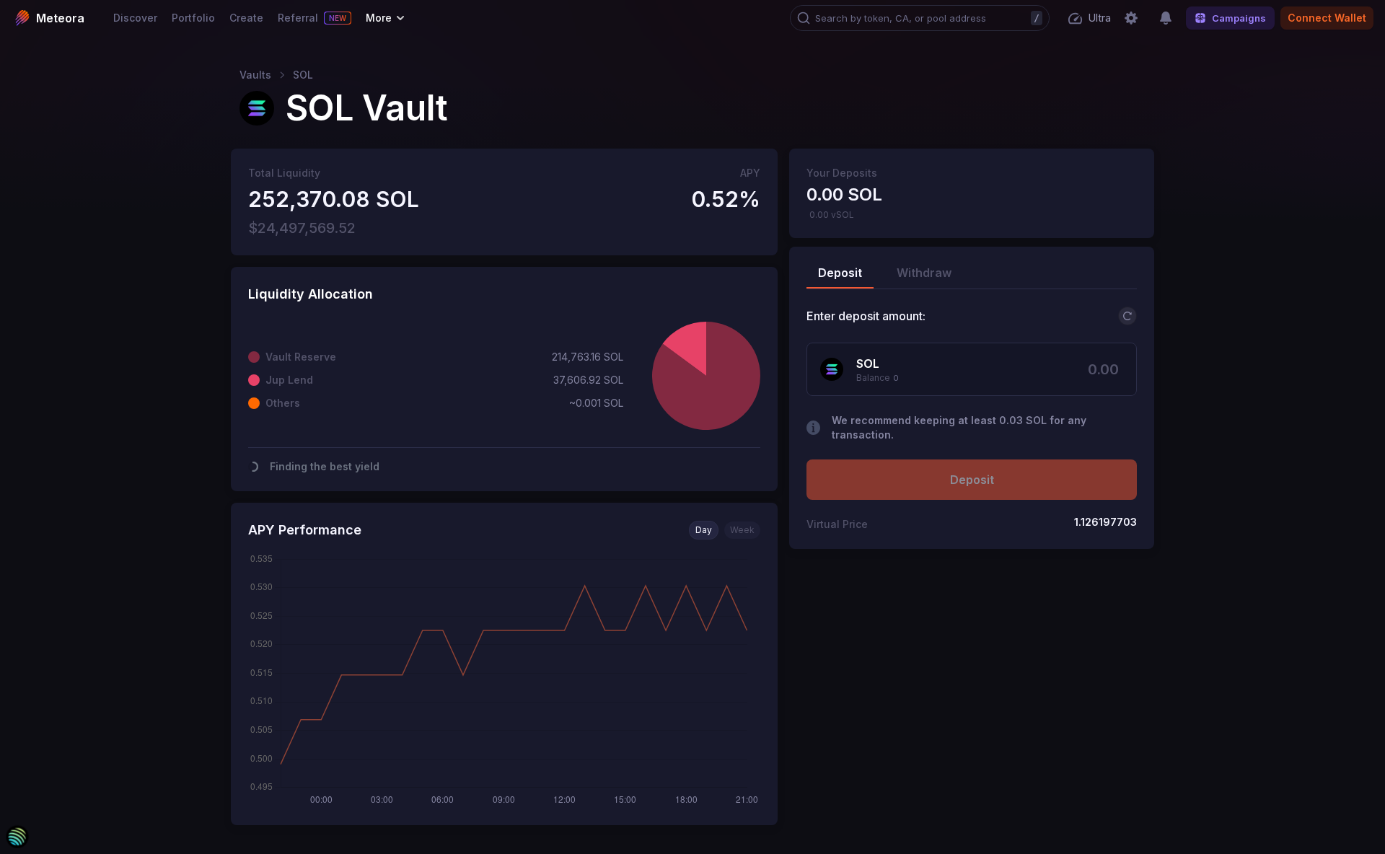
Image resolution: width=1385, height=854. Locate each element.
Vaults (255, 75)
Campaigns (1239, 18)
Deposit (972, 479)
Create (246, 18)
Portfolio (193, 18)
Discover (135, 18)
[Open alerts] (1165, 18)
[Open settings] (1131, 18)
